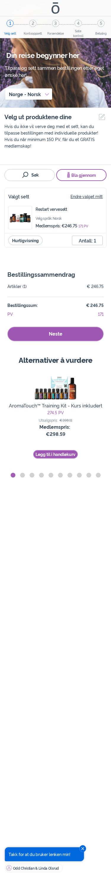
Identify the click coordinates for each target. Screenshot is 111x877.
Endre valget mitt (86, 196)
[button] (13, 475)
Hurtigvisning (25, 240)
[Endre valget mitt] (100, 117)
